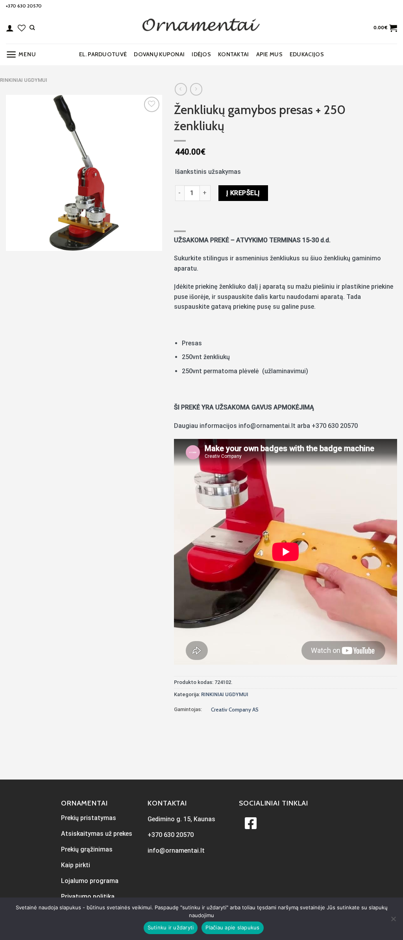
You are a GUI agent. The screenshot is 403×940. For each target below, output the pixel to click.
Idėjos (201, 54)
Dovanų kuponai (159, 54)
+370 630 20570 (24, 6)
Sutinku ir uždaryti (171, 927)
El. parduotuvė (103, 54)
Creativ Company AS (235, 709)
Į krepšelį (243, 193)
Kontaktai (233, 54)
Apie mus (269, 54)
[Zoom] (16, 241)
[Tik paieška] (32, 27)
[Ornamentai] (201, 28)
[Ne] (393, 921)
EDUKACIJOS (307, 54)
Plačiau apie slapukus (232, 927)
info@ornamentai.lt (176, 850)
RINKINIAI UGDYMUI (23, 80)
